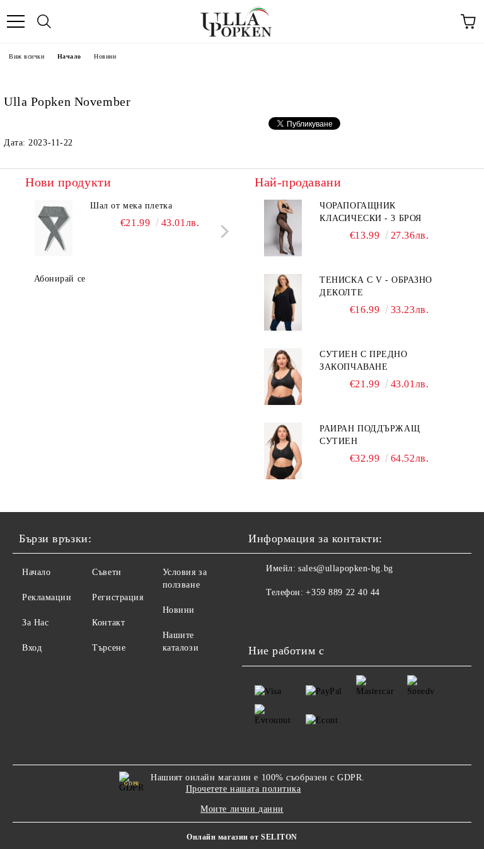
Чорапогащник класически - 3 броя (371, 212)
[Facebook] (265, 618)
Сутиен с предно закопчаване (363, 361)
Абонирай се (60, 278)
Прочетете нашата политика (243, 789)
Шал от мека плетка (131, 205)
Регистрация (117, 597)
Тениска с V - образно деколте (376, 286)
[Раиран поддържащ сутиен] (283, 451)
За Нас (35, 622)
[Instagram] (292, 618)
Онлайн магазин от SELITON (242, 837)
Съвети (106, 572)
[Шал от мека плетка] (53, 228)
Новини (105, 56)
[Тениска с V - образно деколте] (283, 302)
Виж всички (27, 56)
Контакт (108, 622)
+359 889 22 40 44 (343, 592)
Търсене (108, 647)
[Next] (222, 230)
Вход (32, 647)
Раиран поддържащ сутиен (370, 435)
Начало (69, 56)
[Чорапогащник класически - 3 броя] (283, 228)
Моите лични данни (242, 809)
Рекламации (47, 597)
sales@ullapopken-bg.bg (345, 568)
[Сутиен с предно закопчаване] (283, 376)
